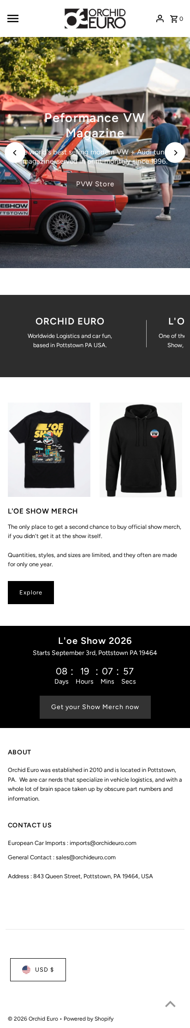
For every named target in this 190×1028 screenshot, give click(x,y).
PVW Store (95, 184)
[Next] (175, 152)
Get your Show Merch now (95, 707)
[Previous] (15, 152)
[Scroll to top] (170, 1003)
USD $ (44, 969)
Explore (30, 592)
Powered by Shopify (88, 1019)
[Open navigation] (31, 18)
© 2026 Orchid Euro (33, 1019)
